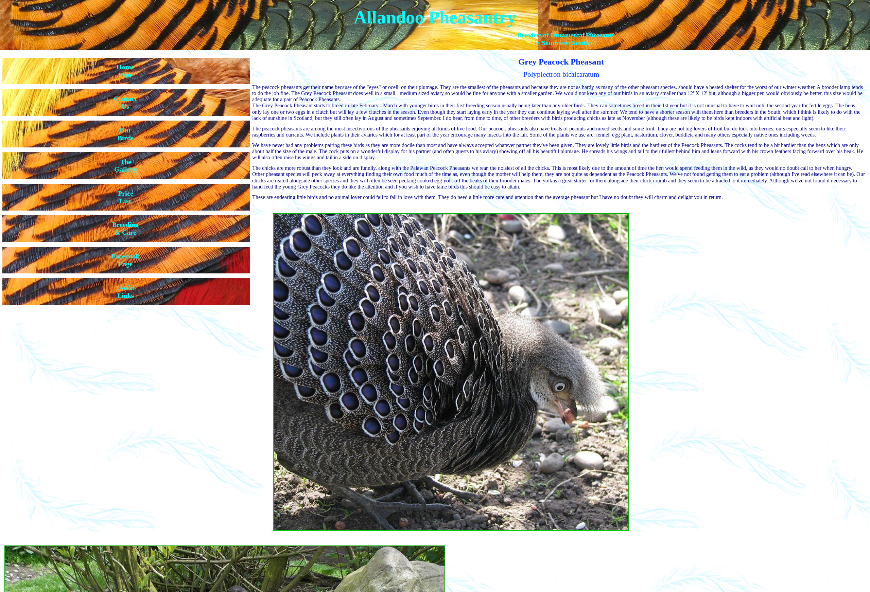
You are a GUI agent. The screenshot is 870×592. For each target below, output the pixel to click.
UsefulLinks (125, 291)
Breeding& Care (125, 228)
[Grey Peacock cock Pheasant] (442, 533)
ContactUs (125, 102)
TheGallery (125, 165)
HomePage (125, 70)
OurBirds (126, 134)
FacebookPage (125, 260)
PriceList (125, 197)
